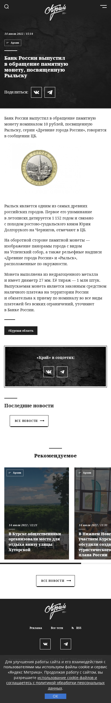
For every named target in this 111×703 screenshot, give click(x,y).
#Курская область (20, 331)
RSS (78, 628)
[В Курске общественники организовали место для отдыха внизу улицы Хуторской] (36, 513)
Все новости (26, 421)
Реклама (36, 628)
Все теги (57, 628)
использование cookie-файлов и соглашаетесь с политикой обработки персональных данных (55, 683)
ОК (55, 696)
